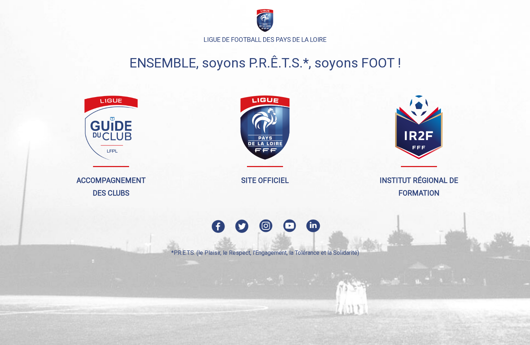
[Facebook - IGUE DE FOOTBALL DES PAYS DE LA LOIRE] (217, 225)
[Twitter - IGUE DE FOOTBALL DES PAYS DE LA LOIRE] (241, 225)
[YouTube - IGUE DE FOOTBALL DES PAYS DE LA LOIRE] (289, 225)
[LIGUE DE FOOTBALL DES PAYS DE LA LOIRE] (265, 127)
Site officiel (265, 180)
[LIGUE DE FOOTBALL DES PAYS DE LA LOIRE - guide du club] (111, 127)
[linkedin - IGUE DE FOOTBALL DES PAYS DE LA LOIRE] (312, 225)
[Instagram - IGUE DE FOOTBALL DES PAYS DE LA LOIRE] (265, 225)
